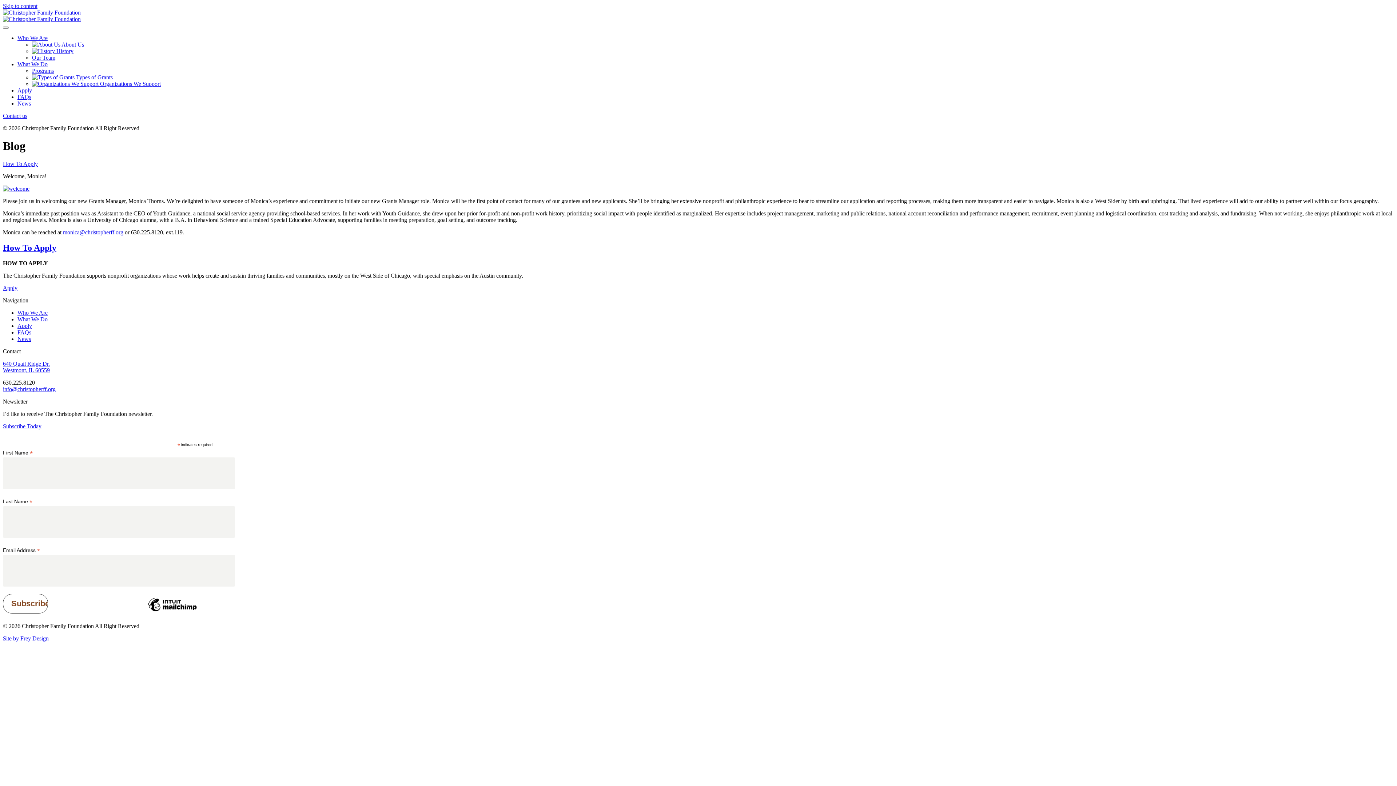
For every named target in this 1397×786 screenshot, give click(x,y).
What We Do (32, 319)
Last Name (17, 501)
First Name (18, 452)
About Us (72, 44)
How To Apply (20, 164)
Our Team (43, 58)
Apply (24, 90)
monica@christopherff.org (93, 232)
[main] (698, 196)
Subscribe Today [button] (22, 426)
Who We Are (32, 313)
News (24, 103)
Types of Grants (94, 77)
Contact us (15, 116)
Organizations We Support (130, 84)
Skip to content (20, 6)
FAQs (24, 97)
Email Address (21, 550)
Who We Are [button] (32, 38)
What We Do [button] (32, 64)
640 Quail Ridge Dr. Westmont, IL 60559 (26, 367)
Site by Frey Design (26, 638)
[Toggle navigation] (6, 28)
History (64, 51)
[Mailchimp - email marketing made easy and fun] (172, 611)
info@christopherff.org (29, 389)
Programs (43, 71)
